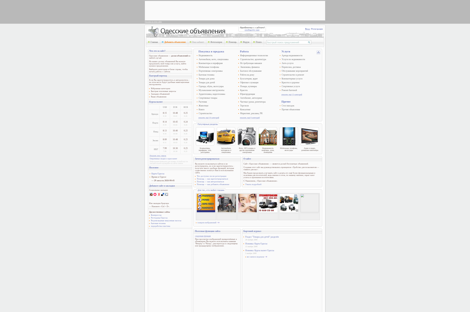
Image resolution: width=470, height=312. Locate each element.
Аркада (154, 114)
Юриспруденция (247, 94)
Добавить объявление (175, 42)
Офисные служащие (249, 82)
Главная (154, 42)
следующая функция (203, 236)
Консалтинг (245, 109)
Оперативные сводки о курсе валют (163, 159)
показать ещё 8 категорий (250, 118)
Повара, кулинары (248, 86)
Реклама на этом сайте (153, 22)
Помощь (232, 42)
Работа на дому (247, 74)
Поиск (259, 42)
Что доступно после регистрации (211, 176)
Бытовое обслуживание (251, 71)
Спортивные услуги (291, 86)
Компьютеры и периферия (211, 63)
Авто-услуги (287, 63)
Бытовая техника (206, 74)
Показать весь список (158, 156)
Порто (155, 123)
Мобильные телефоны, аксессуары (289, 149)
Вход (307, 29)
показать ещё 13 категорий (291, 95)
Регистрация (317, 29)
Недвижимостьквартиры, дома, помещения (268, 150)
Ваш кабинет (198, 42)
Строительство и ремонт (293, 74)
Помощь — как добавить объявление (213, 184)
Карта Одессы (157, 173)
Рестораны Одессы (159, 218)
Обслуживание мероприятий (295, 71)
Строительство (205, 113)
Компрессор (156, 215)
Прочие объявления (291, 109)
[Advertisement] (213, 10)
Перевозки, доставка (291, 67)
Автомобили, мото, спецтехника (213, 59)
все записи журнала (255, 257)
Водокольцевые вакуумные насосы (166, 220)
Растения (203, 102)
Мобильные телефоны (209, 67)
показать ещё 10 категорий (208, 118)
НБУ (156, 149)
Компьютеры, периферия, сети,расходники (205, 150)
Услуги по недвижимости (293, 59)
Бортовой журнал (252, 231)
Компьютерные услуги (292, 78)
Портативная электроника (211, 71)
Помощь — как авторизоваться (210, 181)
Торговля (244, 105)
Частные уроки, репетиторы (253, 102)
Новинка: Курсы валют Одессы (259, 250)
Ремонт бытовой (289, 90)
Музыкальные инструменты (211, 90)
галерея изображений (206, 222)
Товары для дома (206, 78)
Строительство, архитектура (253, 59)
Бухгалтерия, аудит (249, 78)
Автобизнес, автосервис (251, 98)
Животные (203, 105)
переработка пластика (160, 226)
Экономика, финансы (250, 67)
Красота (243, 90)
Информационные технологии (254, 55)
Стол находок (288, 105)
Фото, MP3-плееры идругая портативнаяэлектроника (247, 150)
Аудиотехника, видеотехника (212, 94)
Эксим (155, 140)
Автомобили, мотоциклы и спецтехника (226, 150)
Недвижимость (205, 55)
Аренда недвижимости (292, 55)
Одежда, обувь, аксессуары (211, 86)
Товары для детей (207, 82)
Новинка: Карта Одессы (256, 243)
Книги (201, 109)
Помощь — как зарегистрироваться (212, 179)
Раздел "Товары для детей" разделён (262, 237)
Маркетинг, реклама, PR (251, 113)
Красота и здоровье (290, 82)
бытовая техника (158, 223)
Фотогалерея (216, 42)
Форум (246, 42)
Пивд (155, 131)
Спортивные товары (208, 98)
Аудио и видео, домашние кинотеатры (309, 149)
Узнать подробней (253, 184)
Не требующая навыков (251, 63)
